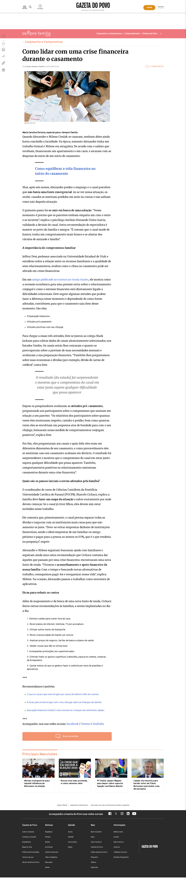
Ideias (47, 867)
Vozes (70, 832)
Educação (48, 862)
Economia (49, 847)
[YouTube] (134, 814)
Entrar (161, 7)
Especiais (94, 867)
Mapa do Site (27, 847)
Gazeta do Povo (97, 847)
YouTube (98, 723)
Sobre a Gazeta (28, 832)
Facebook (73, 723)
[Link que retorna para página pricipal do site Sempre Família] (36, 33)
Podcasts (94, 857)
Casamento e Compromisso (109, 33)
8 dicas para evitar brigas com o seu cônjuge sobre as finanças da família (64, 702)
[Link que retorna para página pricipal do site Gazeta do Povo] (93, 6)
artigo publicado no (60, 279)
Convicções (72, 842)
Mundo (47, 842)
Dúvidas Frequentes (121, 857)
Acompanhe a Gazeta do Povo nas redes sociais (76, 814)
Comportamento (132, 33)
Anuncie (117, 847)
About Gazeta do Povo (30, 862)
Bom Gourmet (96, 832)
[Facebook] (110, 814)
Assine (116, 837)
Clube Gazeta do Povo (99, 852)
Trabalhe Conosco (120, 852)
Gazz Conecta (96, 842)
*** (24, 677)
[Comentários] (3, 37)
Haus (93, 837)
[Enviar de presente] (3, 70)
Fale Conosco (119, 842)
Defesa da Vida (150, 33)
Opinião (71, 837)
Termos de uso (28, 857)
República (48, 832)
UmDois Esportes (51, 852)
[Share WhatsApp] (3, 49)
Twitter (86, 723)
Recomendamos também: (38, 686)
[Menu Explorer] (24, 7)
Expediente (26, 842)
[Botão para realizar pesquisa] (31, 7)
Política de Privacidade (30, 852)
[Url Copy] (3, 63)
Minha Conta (118, 832)
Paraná (47, 837)
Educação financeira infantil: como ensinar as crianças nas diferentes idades (65, 710)
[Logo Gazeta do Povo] (148, 846)
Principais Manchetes (39, 754)
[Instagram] (122, 814)
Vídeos (93, 862)
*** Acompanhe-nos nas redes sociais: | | (63, 721)
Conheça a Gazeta (29, 837)
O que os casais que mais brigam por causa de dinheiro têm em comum (63, 694)
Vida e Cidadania (51, 857)
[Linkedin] (128, 814)
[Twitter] (116, 814)
